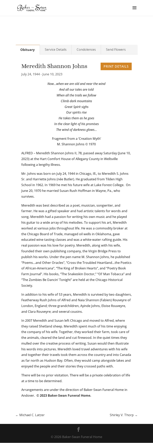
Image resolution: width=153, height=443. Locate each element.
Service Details (56, 49)
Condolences (86, 49)
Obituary (27, 50)
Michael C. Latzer (30, 415)
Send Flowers (116, 49)
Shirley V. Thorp (124, 415)
